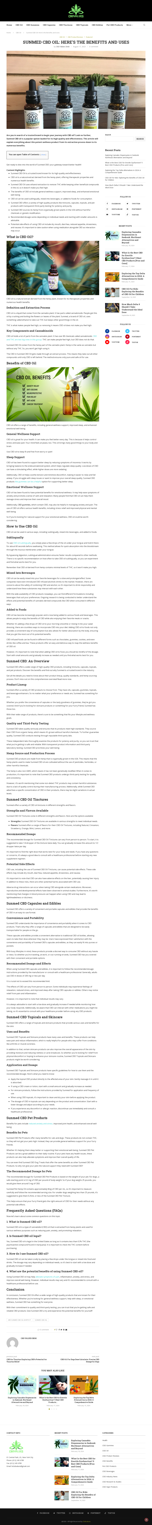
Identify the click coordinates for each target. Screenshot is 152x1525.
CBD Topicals (82, 25)
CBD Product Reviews (110, 1456)
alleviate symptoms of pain (47, 1276)
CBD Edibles (97, 25)
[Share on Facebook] (59, 1330)
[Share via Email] (66, 1330)
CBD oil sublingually (22, 543)
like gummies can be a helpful (27, 481)
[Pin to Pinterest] (63, 1330)
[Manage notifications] (146, 1520)
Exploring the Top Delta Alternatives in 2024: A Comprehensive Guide (84, 1400)
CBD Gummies (32, 25)
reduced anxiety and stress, (40, 1123)
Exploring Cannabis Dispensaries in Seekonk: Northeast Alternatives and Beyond (22, 1400)
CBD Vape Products (110, 1487)
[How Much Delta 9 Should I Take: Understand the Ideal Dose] (112, 308)
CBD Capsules (49, 25)
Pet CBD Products (115, 25)
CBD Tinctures (65, 25)
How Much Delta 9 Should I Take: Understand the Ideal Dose (132, 308)
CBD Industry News (109, 1476)
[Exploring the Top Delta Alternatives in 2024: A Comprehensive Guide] (84, 1385)
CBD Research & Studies (111, 1482)
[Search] (144, 24)
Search (108, 135)
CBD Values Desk (62, 46)
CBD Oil (19, 25)
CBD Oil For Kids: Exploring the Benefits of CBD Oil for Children (133, 291)
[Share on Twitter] (61, 1330)
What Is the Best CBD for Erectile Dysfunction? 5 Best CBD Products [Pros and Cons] (124, 163)
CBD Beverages (108, 1471)
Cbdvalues (87, 1521)
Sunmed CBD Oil (41, 1320)
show (43, 155)
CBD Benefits (107, 1461)
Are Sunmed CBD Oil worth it (19, 1320)
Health (104, 1440)
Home (9, 25)
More (128, 25)
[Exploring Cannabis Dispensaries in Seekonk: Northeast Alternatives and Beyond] (22, 1385)
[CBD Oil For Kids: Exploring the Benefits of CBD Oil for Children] (112, 292)
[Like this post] (56, 1330)
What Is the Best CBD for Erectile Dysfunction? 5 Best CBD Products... (53, 1400)
